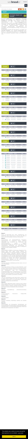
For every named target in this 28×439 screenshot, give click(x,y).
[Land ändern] (25, 16)
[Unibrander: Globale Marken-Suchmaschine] (14, 1)
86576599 (8, 212)
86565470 (7, 221)
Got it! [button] (14, 436)
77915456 (7, 128)
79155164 (6, 230)
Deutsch (25, 1)
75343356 (8, 167)
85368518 (7, 98)
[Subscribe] (19, 9)
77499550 (8, 158)
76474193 (8, 194)
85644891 (7, 80)
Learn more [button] (20, 433)
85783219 (7, 71)
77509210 (8, 155)
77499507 (8, 160)
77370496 (8, 176)
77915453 (8, 137)
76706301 (8, 185)
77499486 (8, 164)
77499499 (8, 162)
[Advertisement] (14, 50)
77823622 (8, 146)
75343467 (8, 166)
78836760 (7, 117)
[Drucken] (25, 9)
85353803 (8, 89)
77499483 (8, 119)
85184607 (7, 108)
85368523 (7, 100)
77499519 (8, 157)
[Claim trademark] (22, 9)
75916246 (8, 203)
